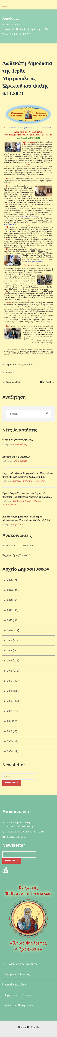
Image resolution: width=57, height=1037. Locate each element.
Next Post (47, 382)
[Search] (47, 413)
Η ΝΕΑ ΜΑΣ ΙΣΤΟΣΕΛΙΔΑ (17, 440)
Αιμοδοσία (17, 24)
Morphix (35, 1027)
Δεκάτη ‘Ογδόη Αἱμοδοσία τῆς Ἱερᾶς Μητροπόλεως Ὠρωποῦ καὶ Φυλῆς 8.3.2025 (26, 518)
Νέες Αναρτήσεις (26, 364)
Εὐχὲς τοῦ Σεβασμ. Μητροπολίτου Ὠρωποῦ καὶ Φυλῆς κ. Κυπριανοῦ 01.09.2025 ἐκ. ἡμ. (28, 475)
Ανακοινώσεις (20, 444)
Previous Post (11, 382)
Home (5, 24)
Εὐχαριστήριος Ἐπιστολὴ (16, 456)
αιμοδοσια (11, 372)
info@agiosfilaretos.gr (17, 837)
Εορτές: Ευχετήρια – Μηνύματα (29, 481)
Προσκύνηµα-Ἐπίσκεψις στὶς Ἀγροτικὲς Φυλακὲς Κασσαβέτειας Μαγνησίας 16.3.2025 (27, 495)
